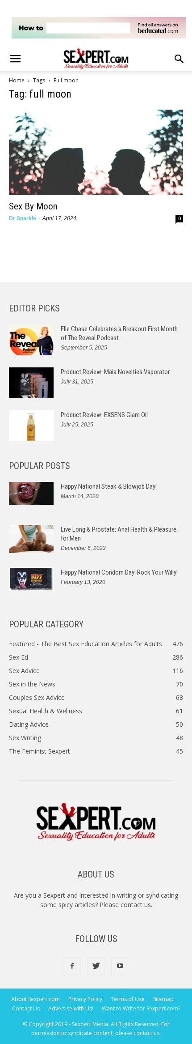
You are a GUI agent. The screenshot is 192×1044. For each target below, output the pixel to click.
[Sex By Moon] (96, 152)
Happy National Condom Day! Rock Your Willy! (119, 572)
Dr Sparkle (22, 218)
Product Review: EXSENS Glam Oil (104, 415)
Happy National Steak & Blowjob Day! (109, 486)
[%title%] (99, 27)
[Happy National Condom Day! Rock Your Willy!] (31, 579)
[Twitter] (96, 966)
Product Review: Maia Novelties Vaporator (115, 372)
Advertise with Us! (70, 1008)
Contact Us (26, 1008)
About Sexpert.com (35, 999)
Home (17, 80)
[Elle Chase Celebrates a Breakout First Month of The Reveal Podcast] (31, 339)
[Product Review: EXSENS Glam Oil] (31, 425)
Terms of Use (128, 999)
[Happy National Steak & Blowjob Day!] (31, 493)
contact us (136, 904)
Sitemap (163, 999)
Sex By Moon (33, 206)
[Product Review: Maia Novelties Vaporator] (31, 382)
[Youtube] (120, 966)
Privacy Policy (85, 999)
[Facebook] (72, 966)
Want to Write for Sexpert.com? (141, 1008)
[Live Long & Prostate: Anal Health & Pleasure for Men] (31, 539)
